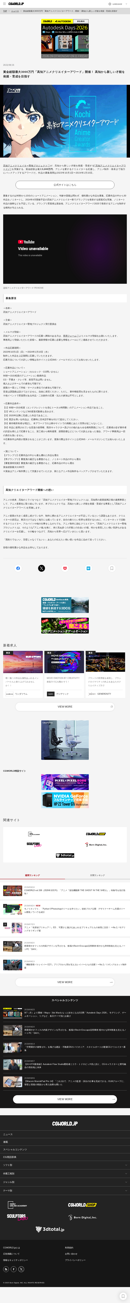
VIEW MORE (65, 706)
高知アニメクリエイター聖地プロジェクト (25, 165)
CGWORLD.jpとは (11, 1247)
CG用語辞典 (9, 1157)
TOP (5, 11)
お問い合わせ (71, 1254)
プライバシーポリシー (75, 1260)
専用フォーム (69, 336)
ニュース (15, 11)
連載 (5, 1142)
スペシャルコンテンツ (15, 1149)
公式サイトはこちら (65, 184)
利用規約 (69, 1247)
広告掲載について (11, 1254)
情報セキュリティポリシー (15, 1260)
